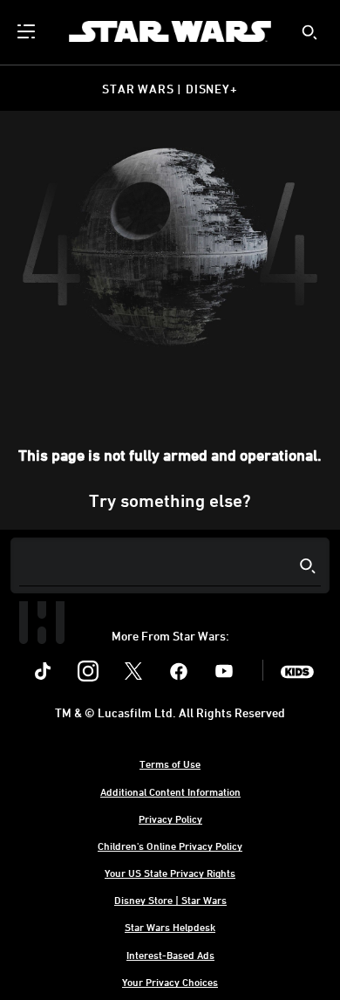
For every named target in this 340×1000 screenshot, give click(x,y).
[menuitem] (28, 31)
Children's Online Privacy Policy (170, 845)
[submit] (309, 32)
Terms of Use (170, 763)
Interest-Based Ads (170, 955)
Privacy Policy (170, 818)
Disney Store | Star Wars (170, 900)
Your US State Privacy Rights (170, 872)
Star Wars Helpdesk (170, 927)
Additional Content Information (170, 791)
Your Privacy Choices (170, 982)
